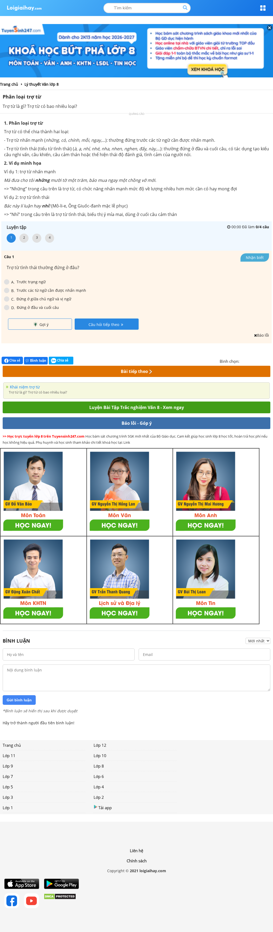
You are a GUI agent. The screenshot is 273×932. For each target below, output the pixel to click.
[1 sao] (243, 360)
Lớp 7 (8, 776)
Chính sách (137, 860)
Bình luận (38, 361)
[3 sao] (256, 360)
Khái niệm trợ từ (25, 387)
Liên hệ (136, 850)
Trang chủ (12, 745)
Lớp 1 (8, 807)
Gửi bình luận (19, 700)
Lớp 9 (8, 766)
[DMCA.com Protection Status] (60, 900)
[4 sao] (263, 360)
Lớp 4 (99, 786)
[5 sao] (269, 360)
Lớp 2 (99, 797)
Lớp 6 (99, 776)
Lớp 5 (8, 786)
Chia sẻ (14, 360)
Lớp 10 (100, 755)
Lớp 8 (99, 766)
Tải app (105, 807)
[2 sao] (250, 360)
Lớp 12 (100, 745)
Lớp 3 (8, 797)
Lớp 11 (9, 755)
